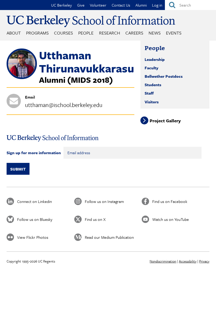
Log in (157, 5)
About (14, 33)
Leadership (155, 59)
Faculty (151, 68)
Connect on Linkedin (34, 201)
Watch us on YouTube (170, 219)
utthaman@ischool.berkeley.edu (63, 105)
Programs (37, 33)
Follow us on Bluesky (34, 219)
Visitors (152, 102)
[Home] (91, 21)
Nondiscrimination (163, 261)
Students (153, 85)
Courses (63, 33)
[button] (22, 77)
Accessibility (188, 261)
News (155, 33)
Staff (149, 93)
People (86, 33)
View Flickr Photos (32, 237)
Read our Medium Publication (109, 237)
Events (173, 33)
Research (109, 33)
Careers (134, 33)
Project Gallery (165, 120)
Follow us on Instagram (104, 201)
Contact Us (121, 5)
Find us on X (95, 219)
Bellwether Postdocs (164, 76)
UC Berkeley (61, 5)
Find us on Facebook (169, 201)
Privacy (204, 261)
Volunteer (98, 5)
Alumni (141, 5)
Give (81, 5)
